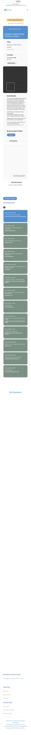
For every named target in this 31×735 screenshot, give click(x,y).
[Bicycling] (21, 188)
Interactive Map (7, 713)
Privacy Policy (21, 728)
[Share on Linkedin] (16, 146)
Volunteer (5, 698)
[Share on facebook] (10, 146)
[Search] (4, 207)
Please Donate (10, 198)
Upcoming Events (9, 203)
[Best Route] (9, 188)
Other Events (11, 63)
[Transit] (15, 188)
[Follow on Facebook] (3, 682)
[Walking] (18, 188)
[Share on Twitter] (13, 146)
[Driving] (12, 188)
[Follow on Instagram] (9, 682)
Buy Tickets (6, 706)
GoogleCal (13, 141)
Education (5, 691)
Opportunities (6, 694)
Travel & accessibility (8, 710)
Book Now (11, 134)
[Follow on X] (6, 682)
